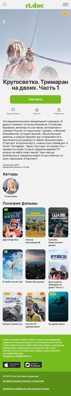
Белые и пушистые (12, 324)
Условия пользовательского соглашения (23, 381)
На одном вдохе (56, 324)
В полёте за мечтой (12, 281)
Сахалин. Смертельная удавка (55, 242)
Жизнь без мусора (34, 281)
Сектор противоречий (32, 241)
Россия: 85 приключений (32, 325)
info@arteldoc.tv (23, 356)
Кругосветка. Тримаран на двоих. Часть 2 (55, 285)
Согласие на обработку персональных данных (26, 389)
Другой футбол (10, 239)
